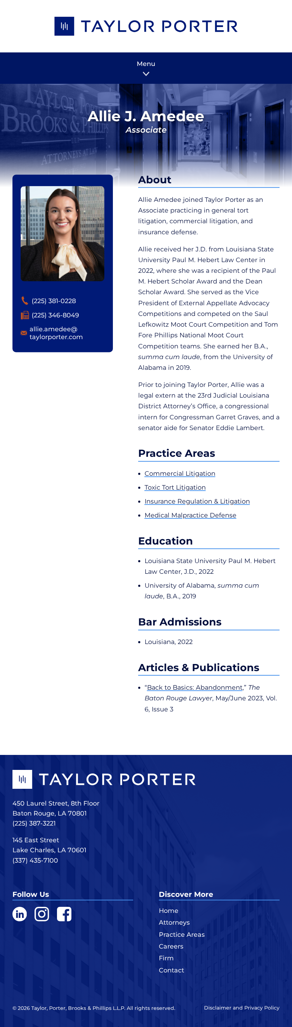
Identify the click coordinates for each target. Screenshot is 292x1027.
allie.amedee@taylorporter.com (56, 332)
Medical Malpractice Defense (190, 515)
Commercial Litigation (180, 473)
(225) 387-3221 (34, 823)
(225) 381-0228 (54, 300)
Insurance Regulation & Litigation (197, 501)
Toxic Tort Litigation (175, 487)
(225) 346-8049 (55, 315)
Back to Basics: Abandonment (195, 687)
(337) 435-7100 (35, 860)
